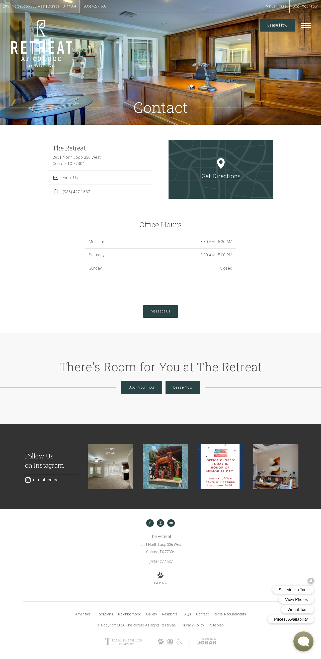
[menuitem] (83, 614)
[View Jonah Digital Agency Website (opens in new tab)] (206, 642)
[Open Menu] (306, 25)
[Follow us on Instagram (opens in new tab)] (160, 523)
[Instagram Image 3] (220, 466)
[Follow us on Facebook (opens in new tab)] (150, 523)
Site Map (217, 625)
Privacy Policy (193, 625)
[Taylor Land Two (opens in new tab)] (123, 644)
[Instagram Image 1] (110, 466)
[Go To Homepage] (41, 43)
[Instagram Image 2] (165, 466)
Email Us (70, 177)
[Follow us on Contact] (171, 523)
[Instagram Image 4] (275, 466)
